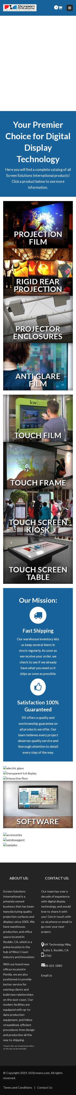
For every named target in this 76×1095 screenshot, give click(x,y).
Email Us (46, 975)
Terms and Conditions (17, 1087)
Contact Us (44, 1087)
